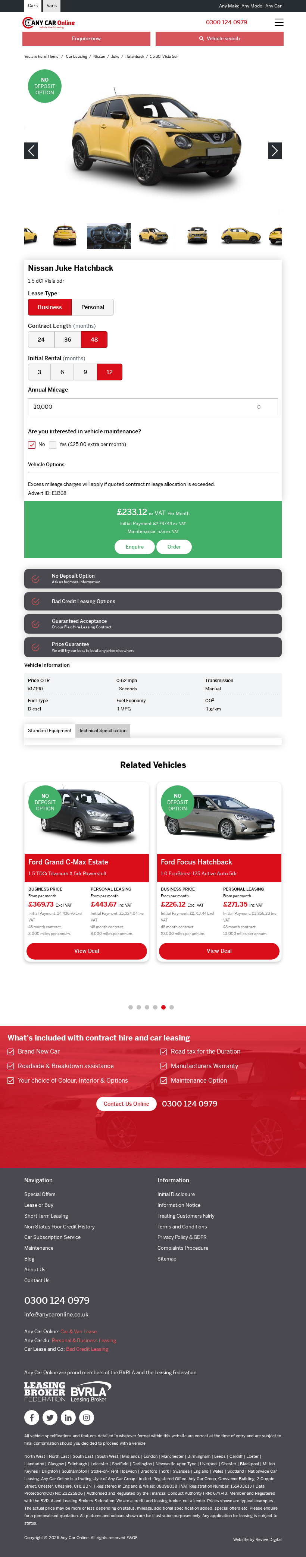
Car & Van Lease (78, 1331)
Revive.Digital (269, 1539)
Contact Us (37, 1280)
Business (50, 307)
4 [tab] (155, 1007)
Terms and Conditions (182, 1227)
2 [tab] (139, 1007)
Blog (29, 1259)
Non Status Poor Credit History (59, 1227)
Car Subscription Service (52, 1237)
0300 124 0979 (226, 22)
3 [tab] (147, 1007)
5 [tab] (163, 1007)
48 (94, 339)
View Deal (86, 951)
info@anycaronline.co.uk (56, 1314)
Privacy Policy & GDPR (182, 1237)
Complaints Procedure (182, 1248)
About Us (35, 1269)
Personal (92, 307)
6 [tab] (171, 1007)
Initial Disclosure (176, 1194)
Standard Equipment (50, 731)
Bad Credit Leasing (87, 1349)
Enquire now (86, 38)
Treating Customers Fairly (186, 1216)
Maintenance (38, 1248)
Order (174, 547)
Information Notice (178, 1205)
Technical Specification (103, 731)
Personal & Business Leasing (84, 1340)
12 (110, 372)
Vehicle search (223, 38)
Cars (33, 6)
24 (41, 339)
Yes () (92, 444)
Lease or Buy (38, 1205)
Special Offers (40, 1194)
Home (53, 56)
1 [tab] (130, 1007)
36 (67, 339)
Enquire (135, 547)
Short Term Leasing (46, 1216)
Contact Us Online (126, 1104)
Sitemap (167, 1259)
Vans (52, 6)
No (41, 444)
